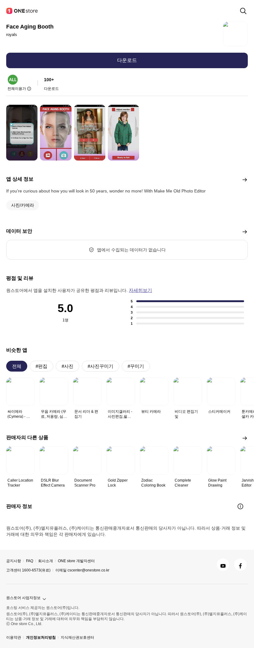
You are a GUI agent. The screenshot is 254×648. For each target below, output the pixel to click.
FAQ (29, 561)
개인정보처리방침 (41, 637)
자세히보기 (140, 290)
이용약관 (13, 637)
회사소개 (45, 561)
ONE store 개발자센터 (76, 561)
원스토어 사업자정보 (23, 598)
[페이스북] (240, 564)
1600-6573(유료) (36, 570)
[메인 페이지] (22, 10)
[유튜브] (223, 564)
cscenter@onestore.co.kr (88, 570)
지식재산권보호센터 (77, 637)
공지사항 (13, 561)
